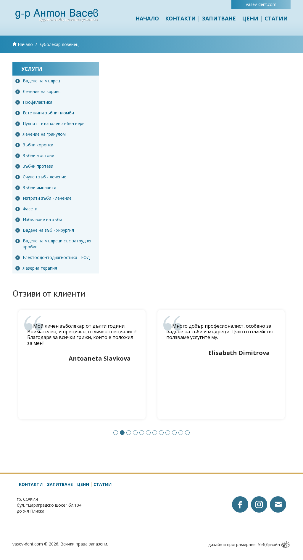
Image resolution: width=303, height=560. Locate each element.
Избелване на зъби (42, 219)
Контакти (180, 18)
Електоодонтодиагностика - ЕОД (56, 257)
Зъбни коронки (38, 145)
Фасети (30, 209)
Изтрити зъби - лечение (47, 198)
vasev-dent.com (261, 4)
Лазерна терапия (40, 268)
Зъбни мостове (38, 155)
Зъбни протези (38, 166)
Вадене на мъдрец (41, 81)
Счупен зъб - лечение (44, 177)
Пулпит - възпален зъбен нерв (54, 123)
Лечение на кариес (41, 91)
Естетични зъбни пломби (48, 113)
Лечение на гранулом (44, 134)
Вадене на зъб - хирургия (48, 230)
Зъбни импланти (39, 187)
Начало (147, 18)
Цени (250, 18)
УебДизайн (269, 544)
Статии (276, 18)
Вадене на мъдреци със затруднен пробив (58, 243)
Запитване (219, 18)
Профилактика (37, 102)
